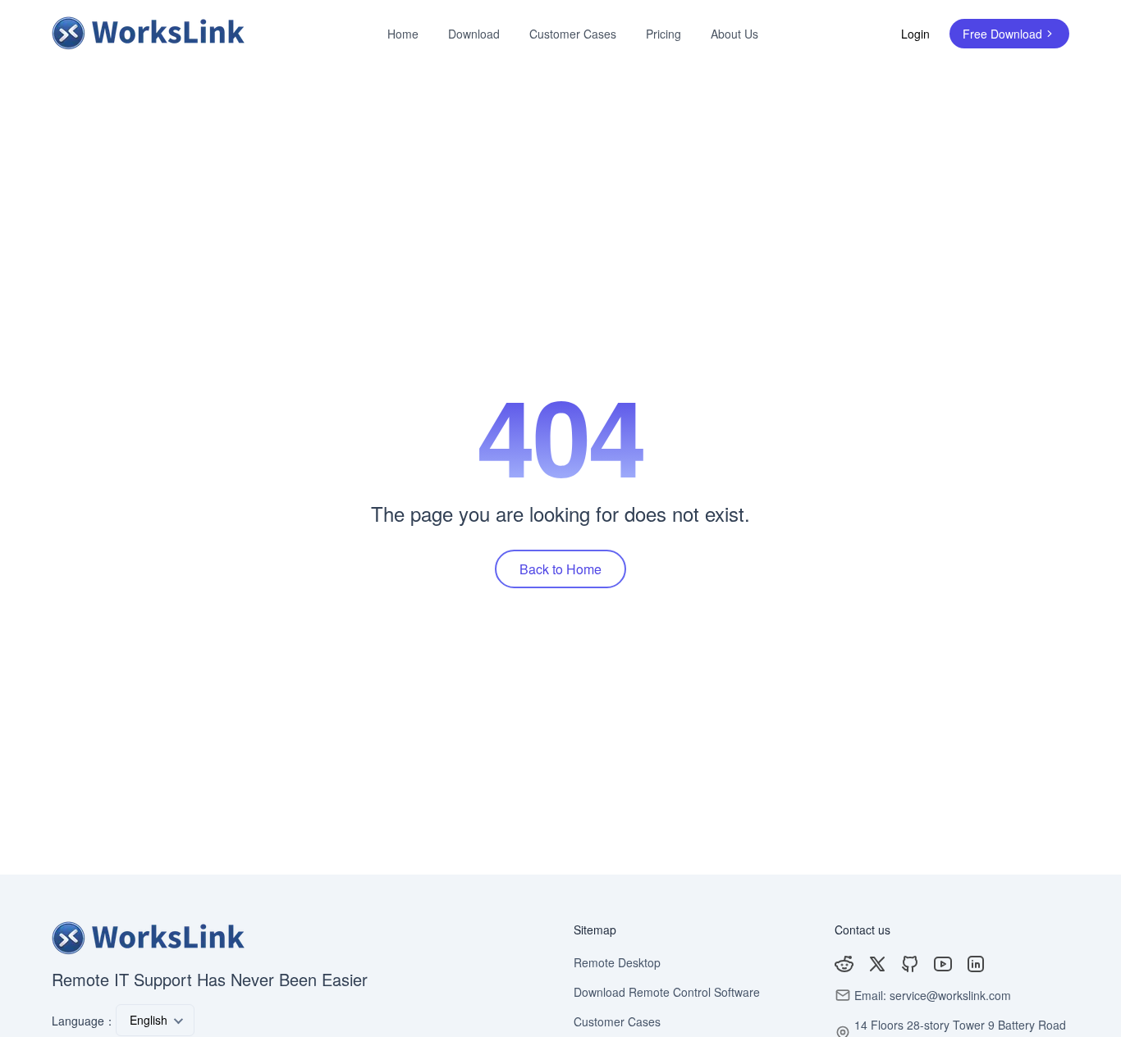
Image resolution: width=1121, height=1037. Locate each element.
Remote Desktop (617, 962)
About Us (734, 33)
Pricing (663, 33)
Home (403, 33)
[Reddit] (844, 964)
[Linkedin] (976, 964)
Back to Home (560, 569)
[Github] (910, 964)
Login (915, 33)
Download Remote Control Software (667, 992)
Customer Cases (572, 33)
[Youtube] (943, 964)
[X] (877, 964)
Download (474, 33)
